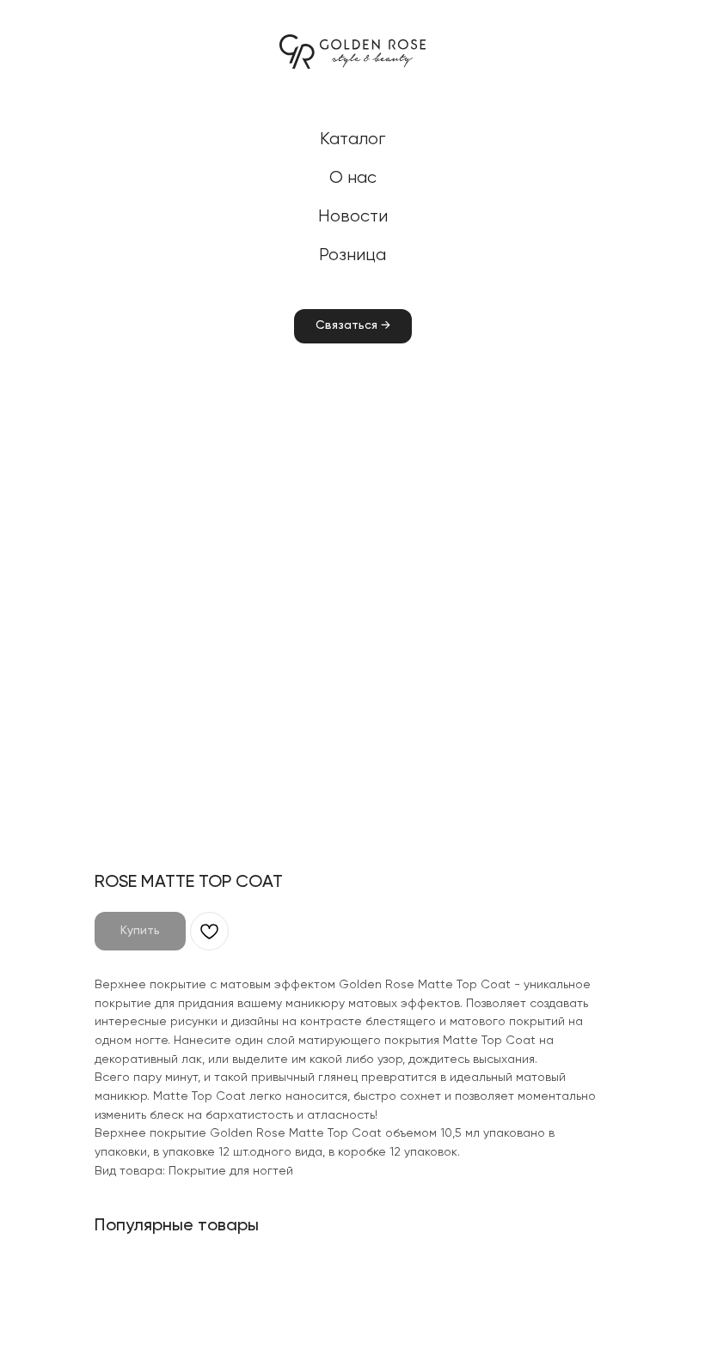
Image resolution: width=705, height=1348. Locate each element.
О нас (353, 178)
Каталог (352, 140)
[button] (353, 326)
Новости (353, 217)
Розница (352, 255)
